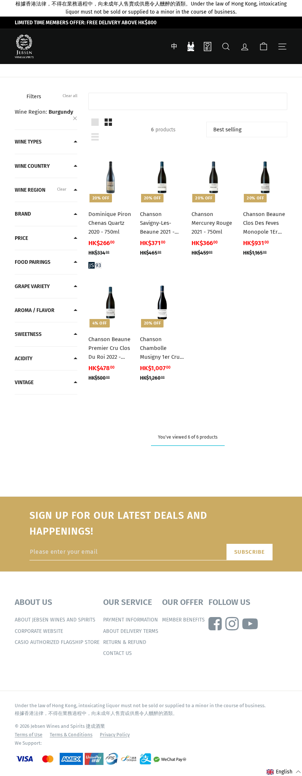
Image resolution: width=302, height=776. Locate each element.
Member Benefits (183, 620)
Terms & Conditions (71, 734)
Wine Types (28, 142)
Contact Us (117, 653)
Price (21, 238)
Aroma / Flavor (35, 310)
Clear (61, 189)
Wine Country (32, 166)
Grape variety (32, 286)
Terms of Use (28, 734)
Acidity (23, 358)
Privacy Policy (115, 734)
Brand (23, 214)
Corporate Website (39, 631)
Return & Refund (124, 642)
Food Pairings (32, 262)
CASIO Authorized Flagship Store (57, 642)
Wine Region (30, 190)
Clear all (70, 95)
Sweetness (28, 334)
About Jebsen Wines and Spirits (55, 620)
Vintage (24, 382)
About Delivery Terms (130, 631)
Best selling (227, 129)
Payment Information (130, 620)
